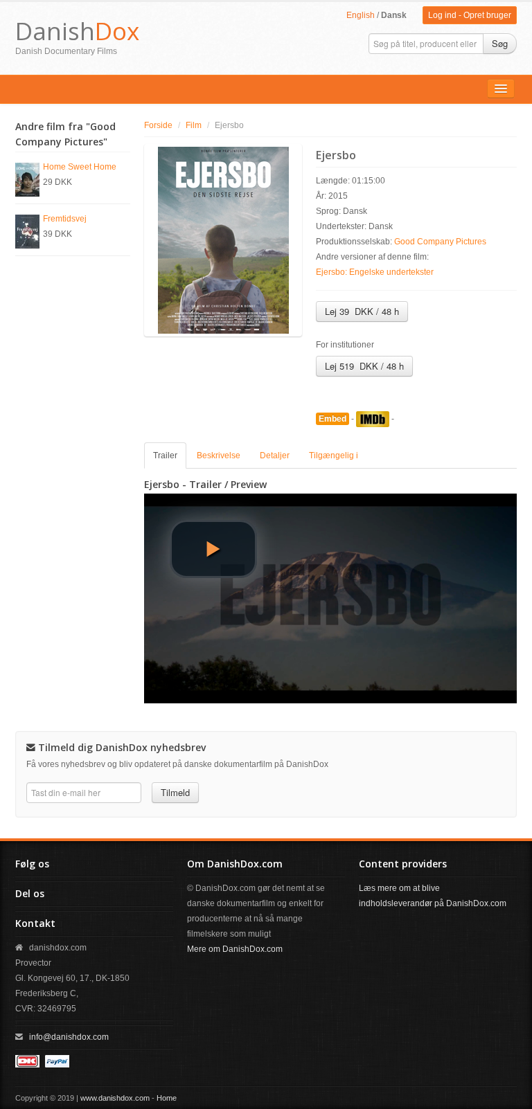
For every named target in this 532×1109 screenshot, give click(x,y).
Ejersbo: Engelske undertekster (375, 272)
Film (194, 125)
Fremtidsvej (65, 219)
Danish (77, 31)
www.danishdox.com (115, 1098)
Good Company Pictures (440, 241)
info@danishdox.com (69, 1037)
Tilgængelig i (333, 455)
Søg (500, 43)
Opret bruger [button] (487, 15)
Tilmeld (175, 792)
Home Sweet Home (79, 167)
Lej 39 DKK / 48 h (362, 311)
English (360, 15)
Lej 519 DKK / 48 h (364, 365)
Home (167, 1098)
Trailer (165, 455)
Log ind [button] (442, 15)
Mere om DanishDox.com (235, 949)
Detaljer (275, 455)
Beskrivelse (218, 455)
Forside (158, 125)
